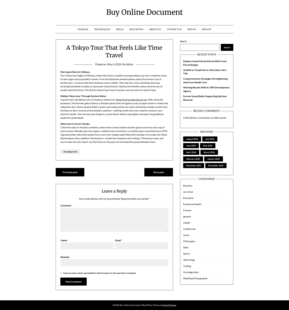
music (186, 235)
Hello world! (220, 117)
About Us (155, 29)
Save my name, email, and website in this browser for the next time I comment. (99, 273)
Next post (158, 172)
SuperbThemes (169, 305)
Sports (186, 253)
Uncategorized (70, 151)
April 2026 (191, 152)
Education (136, 29)
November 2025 (216, 165)
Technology (102, 29)
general (187, 216)
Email (118, 240)
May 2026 (207, 145)
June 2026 (191, 145)
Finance (83, 29)
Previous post (70, 172)
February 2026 (193, 159)
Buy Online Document (144, 12)
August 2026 (192, 139)
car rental (188, 191)
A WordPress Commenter (196, 117)
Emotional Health (192, 204)
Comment (66, 205)
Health (186, 222)
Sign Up (206, 29)
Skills (119, 29)
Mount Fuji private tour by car (131, 99)
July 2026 (209, 139)
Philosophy (189, 241)
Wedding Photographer (195, 278)
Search (183, 41)
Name (64, 240)
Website (65, 257)
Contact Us (174, 29)
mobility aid (189, 228)
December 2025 (193, 165)
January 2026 (213, 159)
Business (187, 185)
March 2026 (209, 152)
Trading (187, 265)
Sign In (191, 29)
